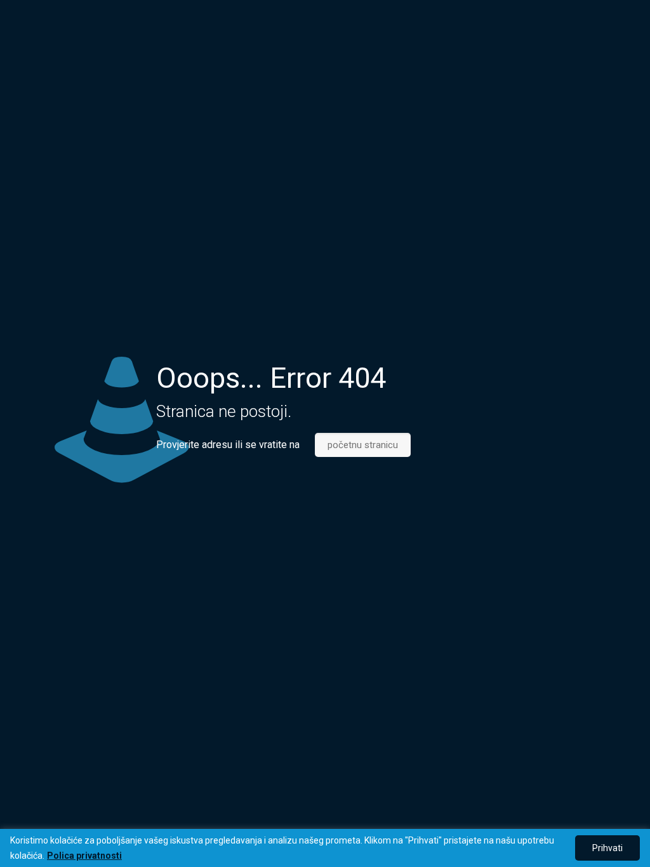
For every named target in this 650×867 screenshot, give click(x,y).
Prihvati (607, 848)
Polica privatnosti (84, 855)
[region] (325, 848)
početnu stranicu (363, 445)
